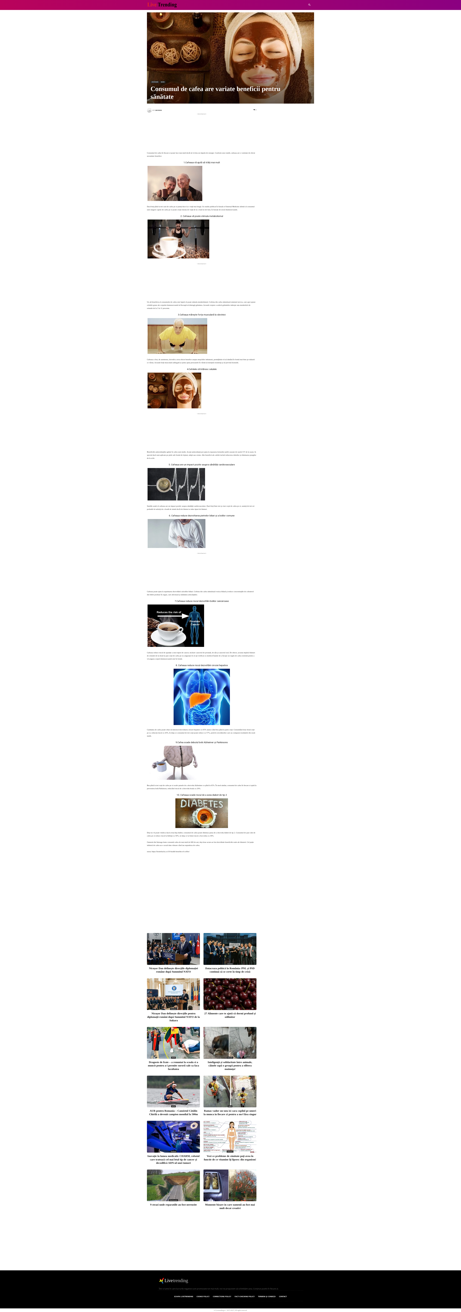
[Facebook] (192, 921)
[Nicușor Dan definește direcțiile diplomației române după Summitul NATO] (173, 949)
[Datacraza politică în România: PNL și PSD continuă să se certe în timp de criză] (229, 949)
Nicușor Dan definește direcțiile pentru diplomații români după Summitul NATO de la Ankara (173, 1017)
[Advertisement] (201, 132)
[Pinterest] (208, 921)
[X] (200, 921)
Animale (229, 1057)
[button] (309, 4)
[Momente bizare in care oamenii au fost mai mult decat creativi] (229, 1185)
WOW (163, 82)
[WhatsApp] (216, 921)
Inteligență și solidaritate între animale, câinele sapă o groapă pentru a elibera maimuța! (230, 1065)
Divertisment (173, 1200)
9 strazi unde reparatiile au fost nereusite (173, 1204)
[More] (224, 921)
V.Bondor (158, 110)
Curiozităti (230, 1009)
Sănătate (155, 82)
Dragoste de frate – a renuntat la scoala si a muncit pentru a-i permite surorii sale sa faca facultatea (173, 1065)
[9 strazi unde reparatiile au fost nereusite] (173, 1185)
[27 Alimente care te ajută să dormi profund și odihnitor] (229, 994)
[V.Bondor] (149, 110)
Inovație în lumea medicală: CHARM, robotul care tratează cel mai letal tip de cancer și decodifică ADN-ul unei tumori (173, 1159)
